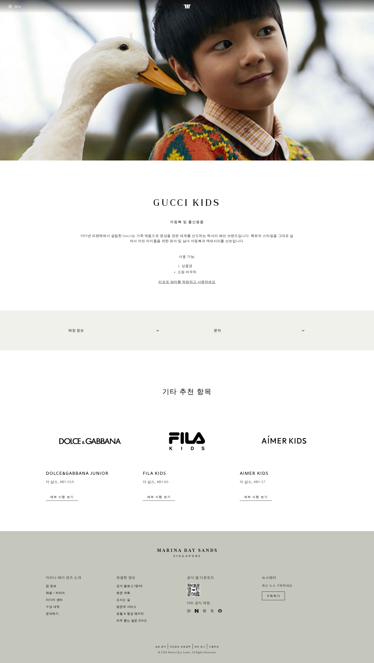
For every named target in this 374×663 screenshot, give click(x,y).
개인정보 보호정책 (180, 647)
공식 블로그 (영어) (129, 586)
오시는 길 (123, 599)
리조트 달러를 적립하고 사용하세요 (187, 282)
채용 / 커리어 (55, 593)
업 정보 (51, 586)
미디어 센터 (54, 599)
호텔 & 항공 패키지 (130, 613)
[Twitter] (212, 611)
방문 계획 (123, 593)
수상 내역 (53, 606)
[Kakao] (189, 611)
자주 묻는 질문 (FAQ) (131, 620)
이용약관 (214, 647)
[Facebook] (220, 611)
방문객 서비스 (126, 606)
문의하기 (52, 613)
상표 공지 (160, 647)
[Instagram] (205, 611)
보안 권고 (199, 647)
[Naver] (197, 611)
